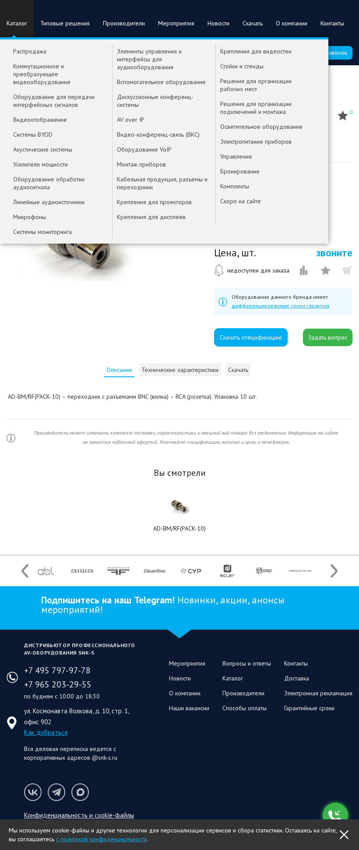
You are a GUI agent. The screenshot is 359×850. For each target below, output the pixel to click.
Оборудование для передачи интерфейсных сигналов (54, 101)
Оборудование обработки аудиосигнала (48, 183)
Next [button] (334, 570)
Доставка (296, 678)
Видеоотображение (40, 120)
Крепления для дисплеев (151, 217)
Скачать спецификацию (251, 337)
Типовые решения (65, 23)
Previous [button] (24, 570)
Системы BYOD (33, 134)
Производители (124, 23)
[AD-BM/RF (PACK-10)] (179, 506)
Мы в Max (80, 792)
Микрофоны (29, 217)
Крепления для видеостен (256, 51)
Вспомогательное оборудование (161, 82)
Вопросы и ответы (246, 663)
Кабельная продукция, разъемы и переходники (162, 183)
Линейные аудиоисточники (48, 202)
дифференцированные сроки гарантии (280, 305)
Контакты (332, 23)
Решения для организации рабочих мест (256, 85)
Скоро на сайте (240, 201)
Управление (236, 156)
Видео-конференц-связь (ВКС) (158, 134)
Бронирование (240, 171)
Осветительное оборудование (261, 127)
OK (344, 835)
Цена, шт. (235, 252)
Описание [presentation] (119, 370)
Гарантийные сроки (309, 708)
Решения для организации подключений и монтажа (256, 108)
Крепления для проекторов (154, 202)
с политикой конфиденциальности (101, 839)
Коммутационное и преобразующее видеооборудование (41, 74)
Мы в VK (33, 792)
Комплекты (234, 186)
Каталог (17, 23)
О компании (291, 23)
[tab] (119, 369)
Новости (218, 23)
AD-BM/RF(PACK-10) (179, 528)
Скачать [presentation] (238, 370)
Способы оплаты (244, 708)
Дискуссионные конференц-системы (155, 101)
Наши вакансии (189, 708)
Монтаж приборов (141, 164)
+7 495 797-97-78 (57, 670)
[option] (46, 570)
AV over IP (130, 120)
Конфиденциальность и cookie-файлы (79, 815)
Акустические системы (42, 149)
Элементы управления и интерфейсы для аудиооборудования (149, 59)
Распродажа (29, 51)
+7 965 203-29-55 (58, 684)
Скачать (253, 23)
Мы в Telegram (56, 792)
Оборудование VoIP (144, 149)
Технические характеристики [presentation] (179, 370)
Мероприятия (176, 23)
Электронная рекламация (318, 693)
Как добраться (45, 732)
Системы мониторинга (42, 232)
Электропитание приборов (256, 141)
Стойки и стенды (242, 66)
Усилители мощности (40, 164)
